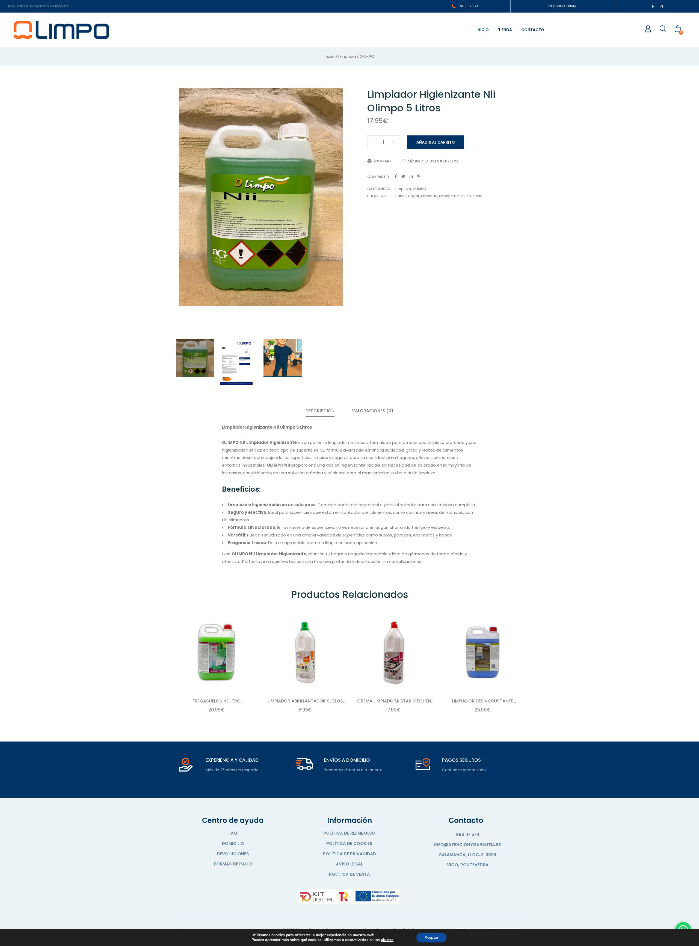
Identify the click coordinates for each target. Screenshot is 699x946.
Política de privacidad (349, 854)
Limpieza (347, 56)
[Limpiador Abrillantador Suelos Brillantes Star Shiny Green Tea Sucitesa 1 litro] (305, 652)
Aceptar (431, 937)
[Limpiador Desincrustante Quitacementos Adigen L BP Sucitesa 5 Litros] (482, 652)
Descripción (320, 411)
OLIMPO (367, 56)
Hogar (413, 195)
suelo (477, 195)
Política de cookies (349, 843)
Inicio (482, 29)
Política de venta (349, 874)
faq (233, 833)
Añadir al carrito (435, 142)
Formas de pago (233, 864)
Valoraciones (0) (372, 411)
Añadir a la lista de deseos (432, 161)
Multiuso (464, 195)
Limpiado (429, 195)
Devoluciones (233, 854)
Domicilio (233, 843)
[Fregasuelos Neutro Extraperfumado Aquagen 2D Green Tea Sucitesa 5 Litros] (216, 652)
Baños (401, 195)
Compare (382, 161)
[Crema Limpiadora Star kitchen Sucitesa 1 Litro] (394, 652)
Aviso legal (349, 864)
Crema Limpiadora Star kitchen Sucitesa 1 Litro (394, 704)
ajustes (387, 940)
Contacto (532, 29)
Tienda (505, 29)
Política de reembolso (349, 833)
